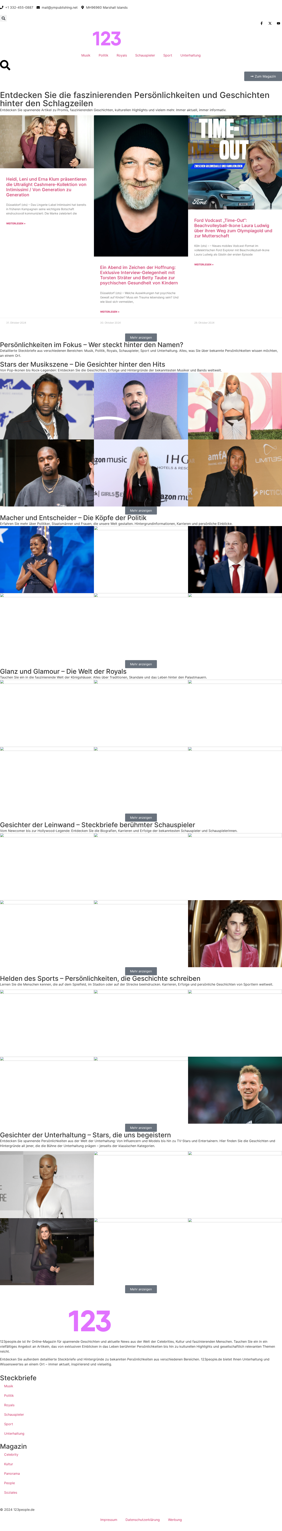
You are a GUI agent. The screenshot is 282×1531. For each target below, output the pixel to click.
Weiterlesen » (16, 223)
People (9, 1483)
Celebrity (11, 1454)
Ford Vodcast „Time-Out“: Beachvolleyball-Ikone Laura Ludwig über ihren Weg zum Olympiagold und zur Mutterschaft (233, 228)
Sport (167, 55)
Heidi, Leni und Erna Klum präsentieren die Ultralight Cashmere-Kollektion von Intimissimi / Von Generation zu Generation (46, 187)
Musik (85, 55)
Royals (122, 55)
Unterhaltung (190, 55)
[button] (3, 18)
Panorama (12, 1473)
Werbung (175, 1520)
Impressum (108, 1520)
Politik (103, 55)
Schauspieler (145, 55)
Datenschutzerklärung (143, 1520)
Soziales (10, 1492)
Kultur (8, 1464)
